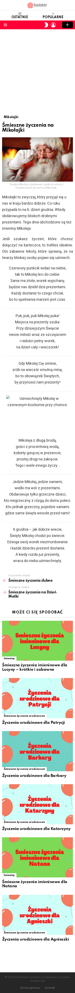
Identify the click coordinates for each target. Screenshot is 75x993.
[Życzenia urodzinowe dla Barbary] (37, 751)
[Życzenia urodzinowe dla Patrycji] (37, 698)
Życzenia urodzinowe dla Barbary (34, 776)
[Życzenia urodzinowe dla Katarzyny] (37, 804)
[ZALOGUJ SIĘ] (53, 25)
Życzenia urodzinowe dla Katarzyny (36, 829)
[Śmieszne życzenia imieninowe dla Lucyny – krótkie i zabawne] (37, 641)
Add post (67, 25)
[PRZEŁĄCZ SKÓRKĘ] (46, 25)
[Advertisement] (37, 69)
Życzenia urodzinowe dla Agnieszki (35, 939)
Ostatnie (19, 17)
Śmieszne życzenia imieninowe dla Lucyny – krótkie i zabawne (34, 667)
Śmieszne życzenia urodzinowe (24, 716)
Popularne (53, 17)
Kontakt (50, 988)
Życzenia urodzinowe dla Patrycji (33, 723)
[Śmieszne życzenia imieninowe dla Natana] (37, 857)
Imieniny (9, 658)
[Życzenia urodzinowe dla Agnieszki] (37, 915)
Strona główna (30, 988)
